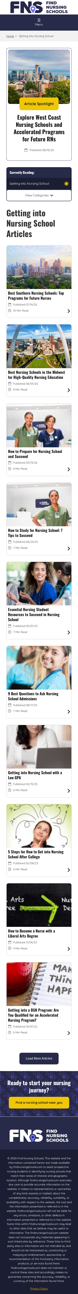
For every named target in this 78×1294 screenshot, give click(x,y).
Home (10, 36)
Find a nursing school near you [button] (39, 1102)
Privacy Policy (39, 1288)
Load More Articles (39, 1058)
